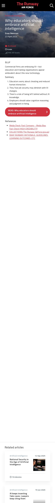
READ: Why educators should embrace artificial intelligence (22, 112)
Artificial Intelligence (15, 15)
